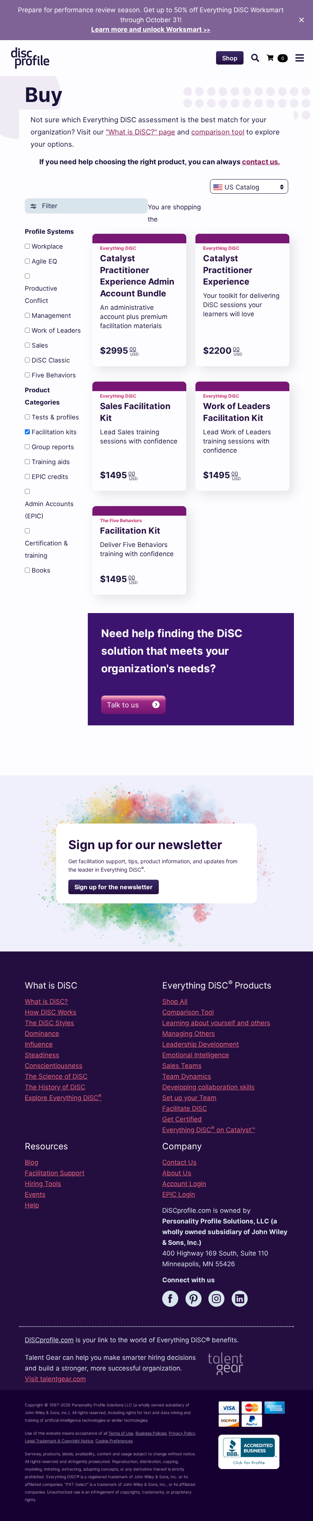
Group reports (53, 447)
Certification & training (46, 549)
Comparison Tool (188, 1012)
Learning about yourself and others (216, 1023)
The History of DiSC (55, 1087)
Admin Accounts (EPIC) (49, 510)
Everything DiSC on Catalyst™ (208, 1130)
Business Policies (151, 1433)
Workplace (47, 246)
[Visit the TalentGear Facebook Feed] (173, 1298)
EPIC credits (50, 477)
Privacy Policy (182, 1433)
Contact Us (179, 1162)
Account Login (184, 1184)
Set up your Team (189, 1098)
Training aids (51, 462)
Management (51, 315)
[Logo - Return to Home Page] (30, 58)
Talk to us (123, 705)
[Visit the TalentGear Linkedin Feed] (242, 1298)
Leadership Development (200, 1044)
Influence (39, 1044)
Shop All (174, 1001)
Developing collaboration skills (208, 1087)
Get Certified (182, 1119)
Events (35, 1194)
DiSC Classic (51, 360)
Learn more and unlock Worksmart (150, 29)
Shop (229, 58)
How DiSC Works (50, 1012)
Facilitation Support (54, 1173)
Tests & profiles (55, 417)
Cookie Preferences (113, 1440)
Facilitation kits (54, 432)
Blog (31, 1162)
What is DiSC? (46, 1001)
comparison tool (217, 132)
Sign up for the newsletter (113, 887)
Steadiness (42, 1055)
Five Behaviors (54, 375)
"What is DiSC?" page (140, 132)
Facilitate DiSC (184, 1108)
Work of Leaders (56, 330)
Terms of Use (120, 1433)
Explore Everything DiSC (63, 1098)
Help (32, 1205)
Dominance (42, 1033)
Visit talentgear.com (55, 1379)
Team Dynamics (186, 1076)
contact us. (261, 161)
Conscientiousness (53, 1066)
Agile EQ (44, 261)
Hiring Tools (43, 1184)
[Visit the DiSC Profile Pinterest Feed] (196, 1298)
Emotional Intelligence (195, 1055)
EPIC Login (178, 1194)
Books (41, 570)
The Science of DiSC (56, 1076)
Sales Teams (182, 1066)
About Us (176, 1173)
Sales (40, 345)
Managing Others (188, 1033)
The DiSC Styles (49, 1023)
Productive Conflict (41, 294)
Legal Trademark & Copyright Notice (59, 1440)
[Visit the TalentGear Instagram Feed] (219, 1298)
